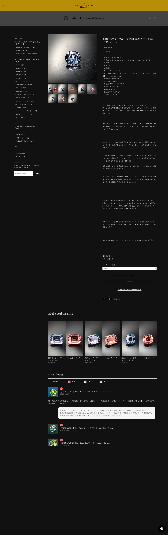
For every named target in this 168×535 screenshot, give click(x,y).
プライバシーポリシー (23, 138)
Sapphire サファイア (23, 68)
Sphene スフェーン (23, 98)
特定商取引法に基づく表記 (25, 141)
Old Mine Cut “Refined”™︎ (26, 54)
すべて (56, 382)
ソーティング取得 (108, 265)
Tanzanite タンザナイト (25, 85)
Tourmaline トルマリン (25, 95)
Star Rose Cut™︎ (22, 51)
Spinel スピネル (22, 75)
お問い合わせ (20, 135)
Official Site (21, 156)
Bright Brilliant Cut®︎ (25, 47)
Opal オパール (21, 78)
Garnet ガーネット (23, 91)
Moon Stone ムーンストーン (26, 101)
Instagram (20, 153)
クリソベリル (20, 118)
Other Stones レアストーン (26, 104)
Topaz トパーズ (21, 108)
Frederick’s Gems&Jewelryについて (28, 127)
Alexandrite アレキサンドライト (28, 111)
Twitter (19, 150)
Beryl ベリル (21, 72)
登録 (37, 173)
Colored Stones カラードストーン (26, 61)
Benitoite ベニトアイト (25, 114)
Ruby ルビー (20, 65)
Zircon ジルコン (22, 88)
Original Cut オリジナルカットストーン (27, 43)
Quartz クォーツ (22, 81)
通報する (117, 299)
